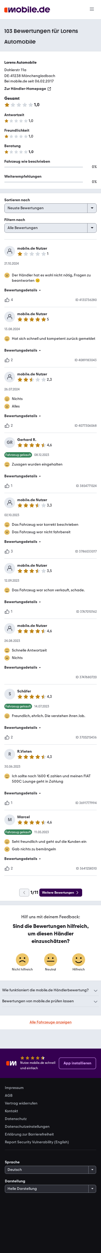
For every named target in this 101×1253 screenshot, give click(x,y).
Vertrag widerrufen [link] (21, 1103)
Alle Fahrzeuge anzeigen (51, 1022)
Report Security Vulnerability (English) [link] (37, 1142)
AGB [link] (8, 1096)
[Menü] (92, 9)
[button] (50, 290)
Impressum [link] (14, 1088)
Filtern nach (14, 220)
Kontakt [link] (11, 1111)
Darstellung (15, 1181)
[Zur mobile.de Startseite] (27, 9)
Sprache (12, 1162)
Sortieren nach (17, 200)
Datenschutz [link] (16, 1119)
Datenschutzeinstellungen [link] (27, 1127)
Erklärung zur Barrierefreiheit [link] (29, 1134)
